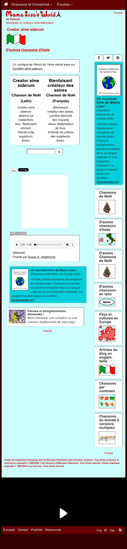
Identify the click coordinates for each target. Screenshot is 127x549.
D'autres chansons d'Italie (28, 49)
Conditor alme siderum (27, 68)
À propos (9, 529)
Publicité (36, 529)
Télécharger (19, 252)
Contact (23, 529)
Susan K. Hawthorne (41, 257)
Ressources (53, 529)
